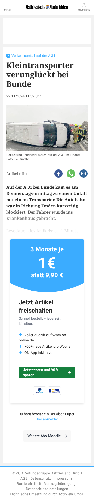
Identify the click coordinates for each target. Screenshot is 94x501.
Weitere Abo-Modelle (44, 436)
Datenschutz (40, 478)
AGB (24, 478)
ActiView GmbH (71, 494)
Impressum (63, 478)
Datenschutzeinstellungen (47, 489)
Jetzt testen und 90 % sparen (40, 372)
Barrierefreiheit (29, 483)
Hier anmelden (47, 419)
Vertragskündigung (60, 483)
